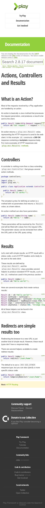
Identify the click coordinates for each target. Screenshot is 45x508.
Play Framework (22, 6)
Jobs (22, 460)
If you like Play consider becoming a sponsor (26, 422)
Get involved (22, 477)
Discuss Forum (17, 408)
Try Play (22, 15)
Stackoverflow (17, 410)
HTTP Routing (12, 384)
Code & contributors (22, 472)
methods (15, 145)
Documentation (22, 20)
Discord (29, 408)
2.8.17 (36, 53)
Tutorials (22, 445)
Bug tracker (22, 475)
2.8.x (14, 55)
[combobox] (22, 62)
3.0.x (15, 57)
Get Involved (22, 25)
